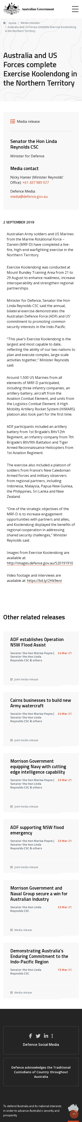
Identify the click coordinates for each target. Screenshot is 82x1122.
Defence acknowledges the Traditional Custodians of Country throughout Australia (41, 1072)
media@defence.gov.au (29, 196)
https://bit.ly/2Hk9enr (44, 580)
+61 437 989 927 (35, 182)
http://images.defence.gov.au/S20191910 (40, 563)
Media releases (30, 23)
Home (12, 23)
